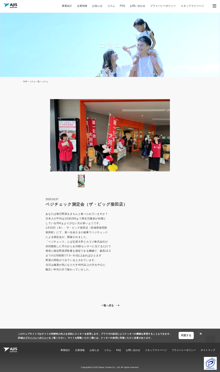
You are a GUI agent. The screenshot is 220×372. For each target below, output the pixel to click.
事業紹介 (67, 5)
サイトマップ (208, 350)
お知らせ (97, 5)
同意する (186, 335)
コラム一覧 (35, 81)
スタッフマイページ (192, 5)
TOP (25, 81)
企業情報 (82, 5)
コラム (111, 5)
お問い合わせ (137, 5)
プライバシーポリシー (163, 5)
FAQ (122, 5)
